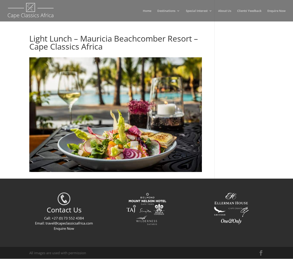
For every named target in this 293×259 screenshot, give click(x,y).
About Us (224, 11)
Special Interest (197, 11)
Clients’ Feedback (249, 11)
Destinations (166, 11)
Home (147, 11)
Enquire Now (276, 11)
